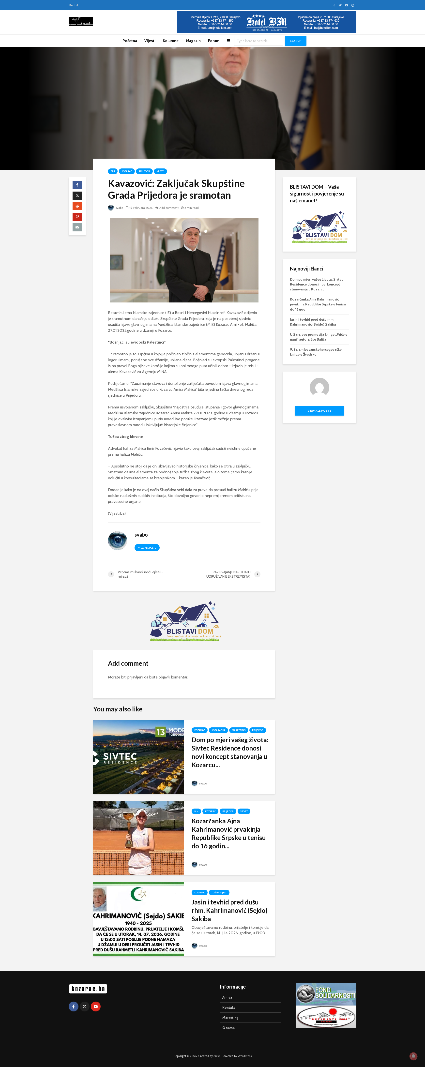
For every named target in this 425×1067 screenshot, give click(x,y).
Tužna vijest (219, 892)
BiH (113, 171)
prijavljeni (135, 677)
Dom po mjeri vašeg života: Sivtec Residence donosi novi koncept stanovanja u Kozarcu (316, 284)
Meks (216, 1056)
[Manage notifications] (413, 1056)
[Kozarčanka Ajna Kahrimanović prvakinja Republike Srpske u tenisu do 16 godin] (138, 837)
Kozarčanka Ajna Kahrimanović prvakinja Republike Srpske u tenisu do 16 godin (318, 304)
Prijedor (144, 171)
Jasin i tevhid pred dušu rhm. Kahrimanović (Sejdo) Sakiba (230, 910)
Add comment (169, 208)
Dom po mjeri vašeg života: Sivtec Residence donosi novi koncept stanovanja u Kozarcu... (230, 752)
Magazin (193, 40)
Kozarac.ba (218, 730)
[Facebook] (73, 1006)
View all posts (147, 547)
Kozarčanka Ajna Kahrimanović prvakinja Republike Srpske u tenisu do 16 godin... (229, 833)
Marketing (238, 730)
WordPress (245, 1056)
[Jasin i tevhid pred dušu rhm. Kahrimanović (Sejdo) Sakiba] (138, 919)
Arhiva (227, 997)
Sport (244, 811)
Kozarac (126, 171)
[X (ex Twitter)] (85, 1006)
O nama (228, 1027)
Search (296, 41)
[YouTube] (96, 1006)
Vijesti (149, 40)
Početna (129, 40)
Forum (213, 40)
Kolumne (171, 40)
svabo (119, 208)
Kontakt (74, 5)
